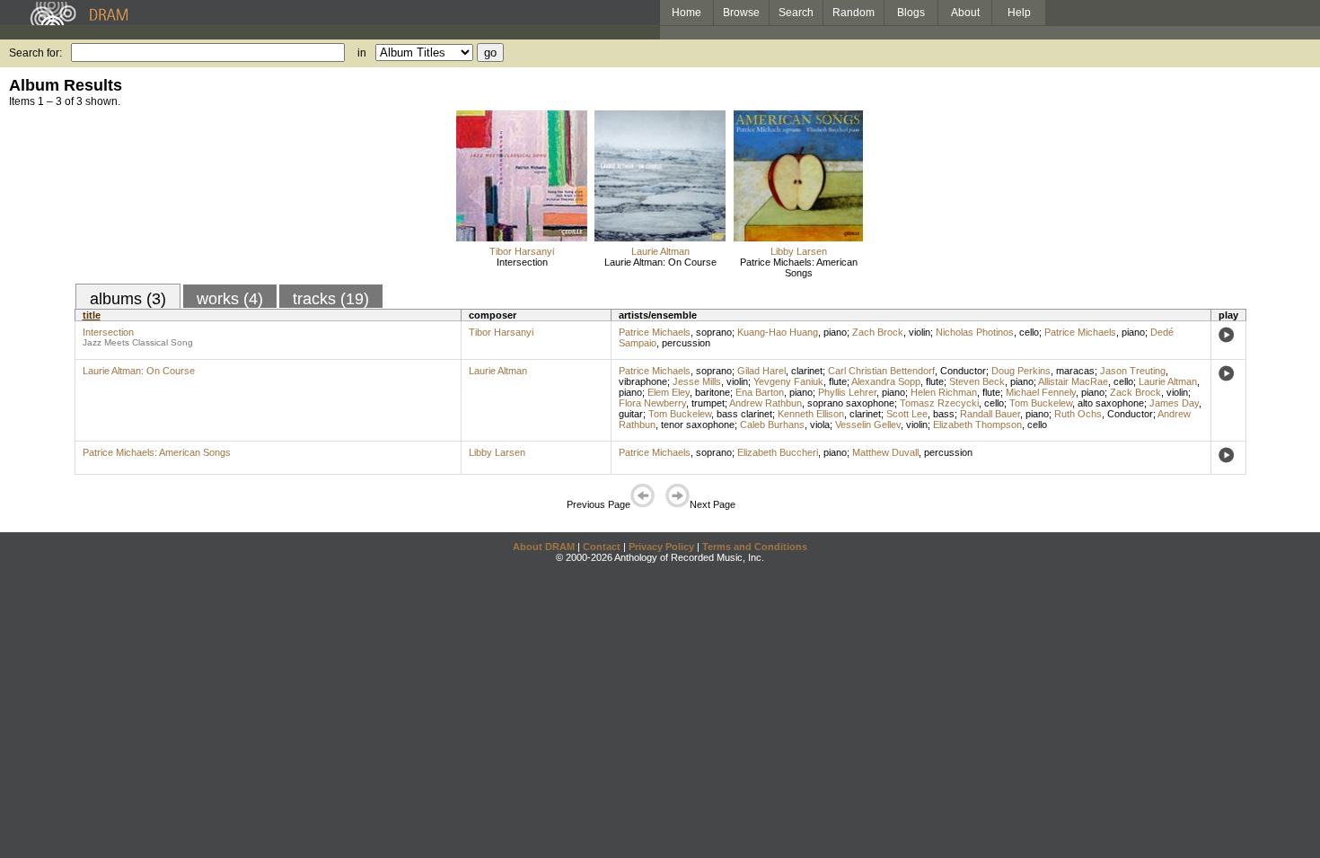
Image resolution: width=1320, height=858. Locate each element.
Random (853, 12)
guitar (631, 413)
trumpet (708, 403)
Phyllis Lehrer (847, 392)
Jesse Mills (697, 381)
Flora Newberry (652, 403)
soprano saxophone (850, 403)
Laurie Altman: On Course (660, 262)
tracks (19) (331, 299)
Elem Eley (668, 392)
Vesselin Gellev (868, 424)
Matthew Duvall (885, 452)
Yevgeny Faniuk (788, 381)
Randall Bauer (990, 413)
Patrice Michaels (655, 332)
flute (838, 381)
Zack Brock (1135, 392)
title (92, 315)
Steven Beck (977, 381)
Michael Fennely (1041, 392)
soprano (714, 332)
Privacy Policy (661, 546)
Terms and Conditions (754, 546)
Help (1019, 12)
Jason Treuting (1133, 370)
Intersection (522, 262)
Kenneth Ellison (811, 413)
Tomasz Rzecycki (939, 403)
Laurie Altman (660, 251)
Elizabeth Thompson (977, 424)
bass (944, 413)
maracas (1075, 370)
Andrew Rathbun (765, 403)
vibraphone (643, 381)
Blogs (911, 12)
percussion (686, 342)
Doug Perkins (1021, 370)
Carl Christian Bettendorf (881, 370)
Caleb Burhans (772, 424)
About (965, 12)
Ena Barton (759, 392)
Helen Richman (944, 392)
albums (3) (128, 299)
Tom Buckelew (1040, 403)
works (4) (230, 299)
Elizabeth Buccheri (777, 452)
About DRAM (544, 546)
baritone (712, 392)
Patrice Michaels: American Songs (799, 267)
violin (919, 332)
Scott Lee (907, 413)
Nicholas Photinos (975, 332)
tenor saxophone (698, 424)
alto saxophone (1111, 403)
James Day (1174, 403)
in (361, 53)
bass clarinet (744, 413)
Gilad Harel (761, 370)
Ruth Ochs (1078, 413)
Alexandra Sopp (885, 381)
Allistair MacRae (1073, 381)
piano (835, 332)
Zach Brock (877, 332)
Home (686, 12)
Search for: (35, 53)
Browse (741, 12)
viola (820, 424)
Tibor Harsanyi (521, 251)
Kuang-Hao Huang (777, 332)
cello (1029, 332)
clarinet (807, 370)
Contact (601, 546)
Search (796, 12)
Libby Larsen (798, 251)
